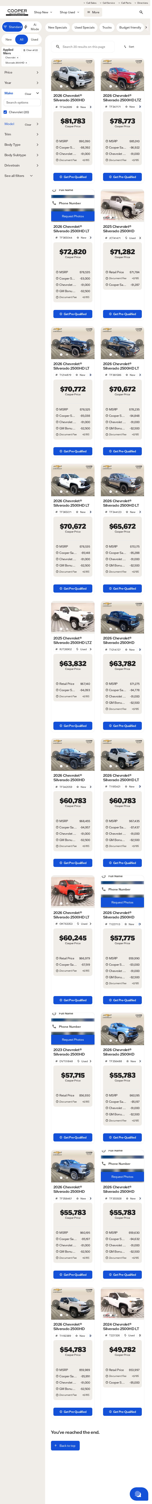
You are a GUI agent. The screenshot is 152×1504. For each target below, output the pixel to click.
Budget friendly (130, 27)
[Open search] (141, 12)
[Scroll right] (146, 27)
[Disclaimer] (57, 141)
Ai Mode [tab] (35, 27)
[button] (54, 75)
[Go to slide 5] (85, 86)
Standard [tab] (15, 27)
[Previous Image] (56, 75)
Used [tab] (34, 39)
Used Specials (85, 27)
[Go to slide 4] (79, 86)
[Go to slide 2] (67, 86)
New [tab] (9, 39)
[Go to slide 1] (61, 86)
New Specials (57, 27)
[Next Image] (90, 75)
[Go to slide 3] (73, 86)
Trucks (107, 27)
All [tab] (21, 39)
